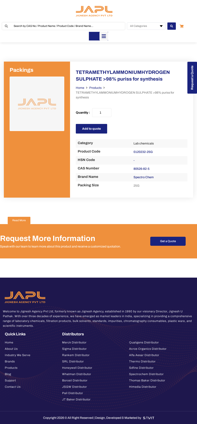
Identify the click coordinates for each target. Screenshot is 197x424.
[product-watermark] (37, 104)
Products (95, 87)
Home (80, 87)
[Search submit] (171, 26)
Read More (19, 220)
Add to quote (91, 128)
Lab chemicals (144, 143)
